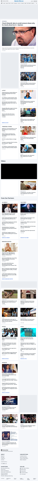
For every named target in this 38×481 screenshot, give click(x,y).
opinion (21, 424)
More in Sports (5, 358)
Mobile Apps (23, 469)
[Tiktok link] (6, 463)
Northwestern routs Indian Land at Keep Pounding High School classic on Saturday (9, 103)
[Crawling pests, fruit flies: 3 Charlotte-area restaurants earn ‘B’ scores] (28, 185)
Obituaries (29, 3)
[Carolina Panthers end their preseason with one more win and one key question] (28, 58)
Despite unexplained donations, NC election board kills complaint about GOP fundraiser (9, 443)
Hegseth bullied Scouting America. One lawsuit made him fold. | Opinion (9, 384)
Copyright (2, 478)
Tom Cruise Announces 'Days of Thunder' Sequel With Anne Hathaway (9, 426)
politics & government (6, 441)
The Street (23, 202)
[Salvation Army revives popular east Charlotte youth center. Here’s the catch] (28, 112)
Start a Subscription (23, 457)
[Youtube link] (3, 463)
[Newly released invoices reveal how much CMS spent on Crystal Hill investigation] (28, 94)
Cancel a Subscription (24, 458)
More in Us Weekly (6, 237)
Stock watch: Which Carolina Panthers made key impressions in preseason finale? (28, 84)
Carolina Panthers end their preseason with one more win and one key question (28, 66)
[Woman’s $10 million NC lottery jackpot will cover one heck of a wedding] (28, 332)
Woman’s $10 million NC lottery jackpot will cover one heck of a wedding (8, 115)
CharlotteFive (8, 3)
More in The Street (24, 237)
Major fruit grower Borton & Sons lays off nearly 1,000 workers (27, 227)
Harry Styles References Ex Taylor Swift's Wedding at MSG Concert (8, 214)
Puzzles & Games (24, 472)
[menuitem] (1, 3)
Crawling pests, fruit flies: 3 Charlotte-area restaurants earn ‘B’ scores (28, 193)
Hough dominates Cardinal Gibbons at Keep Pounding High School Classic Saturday (9, 93)
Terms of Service (34, 479)
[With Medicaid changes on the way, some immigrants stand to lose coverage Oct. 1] (10, 400)
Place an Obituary (4, 473)
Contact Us (3, 458)
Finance (32, 3)
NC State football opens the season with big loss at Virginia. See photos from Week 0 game (9, 344)
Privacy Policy (15, 479)
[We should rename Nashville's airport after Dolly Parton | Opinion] (28, 418)
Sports (12, 3)
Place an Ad (3, 469)
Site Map (2, 457)
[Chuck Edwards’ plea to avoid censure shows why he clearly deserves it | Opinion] (19, 36)
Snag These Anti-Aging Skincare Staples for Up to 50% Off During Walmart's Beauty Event (8, 253)
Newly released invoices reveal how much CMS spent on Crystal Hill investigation (27, 102)
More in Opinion (5, 392)
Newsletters (23, 471)
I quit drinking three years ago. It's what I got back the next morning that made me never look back (9, 320)
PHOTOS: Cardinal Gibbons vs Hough (9, 139)
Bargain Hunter (6, 241)
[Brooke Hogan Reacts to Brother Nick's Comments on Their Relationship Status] (28, 130)
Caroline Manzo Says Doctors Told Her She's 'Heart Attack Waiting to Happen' (9, 223)
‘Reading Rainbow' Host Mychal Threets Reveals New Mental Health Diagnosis (9, 228)
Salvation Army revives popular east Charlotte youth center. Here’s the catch (27, 120)
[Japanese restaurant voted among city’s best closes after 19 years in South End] (28, 294)
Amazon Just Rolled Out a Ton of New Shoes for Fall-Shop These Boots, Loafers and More (9, 259)
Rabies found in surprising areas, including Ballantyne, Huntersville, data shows (9, 134)
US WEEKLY (4, 202)
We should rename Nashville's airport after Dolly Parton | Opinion (27, 426)
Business (15, 3)
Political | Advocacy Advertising (7, 475)
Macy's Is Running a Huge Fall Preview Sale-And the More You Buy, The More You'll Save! (9, 269)
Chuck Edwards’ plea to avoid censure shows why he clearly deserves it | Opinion (18, 24)
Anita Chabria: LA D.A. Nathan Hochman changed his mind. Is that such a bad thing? (9, 374)
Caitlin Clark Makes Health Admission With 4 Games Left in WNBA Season (9, 353)
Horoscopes (23, 474)
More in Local (23, 358)
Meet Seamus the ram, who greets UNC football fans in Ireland (27, 156)
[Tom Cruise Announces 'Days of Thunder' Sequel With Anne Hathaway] (10, 418)
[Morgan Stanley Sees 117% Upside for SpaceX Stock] (28, 208)
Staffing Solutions (4, 474)
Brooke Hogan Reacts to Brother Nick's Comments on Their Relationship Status (28, 138)
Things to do (4, 299)
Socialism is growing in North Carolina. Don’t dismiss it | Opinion (9, 143)
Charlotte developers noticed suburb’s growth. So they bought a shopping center (28, 354)
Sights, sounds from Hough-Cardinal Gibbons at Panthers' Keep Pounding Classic (9, 338)
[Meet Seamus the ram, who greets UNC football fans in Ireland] (28, 148)
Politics (19, 3)
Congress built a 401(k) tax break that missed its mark (28, 222)
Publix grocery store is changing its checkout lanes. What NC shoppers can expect (28, 344)
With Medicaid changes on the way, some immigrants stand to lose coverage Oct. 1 (9, 408)
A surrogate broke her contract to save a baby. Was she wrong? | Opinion (9, 379)
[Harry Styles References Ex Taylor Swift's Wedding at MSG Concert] (10, 208)
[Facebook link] (1, 463)
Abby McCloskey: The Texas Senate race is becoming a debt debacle (27, 320)
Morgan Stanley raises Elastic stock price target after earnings (27, 218)
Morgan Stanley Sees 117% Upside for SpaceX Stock (27, 214)
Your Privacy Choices (28, 479)
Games (25, 3)
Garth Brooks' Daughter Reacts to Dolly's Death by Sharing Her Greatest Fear (9, 233)
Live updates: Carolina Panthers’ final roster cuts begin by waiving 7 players (9, 98)
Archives (2, 459)
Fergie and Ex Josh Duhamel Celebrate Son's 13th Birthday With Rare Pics (9, 218)
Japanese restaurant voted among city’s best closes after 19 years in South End (27, 302)
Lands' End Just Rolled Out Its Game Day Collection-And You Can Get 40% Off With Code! (9, 274)
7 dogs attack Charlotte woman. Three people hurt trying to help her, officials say (28, 349)
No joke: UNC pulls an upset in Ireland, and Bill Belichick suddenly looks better (9, 109)
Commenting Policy (8, 479)
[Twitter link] (2, 463)
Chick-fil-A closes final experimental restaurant (27, 231)
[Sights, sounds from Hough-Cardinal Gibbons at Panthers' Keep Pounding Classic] (10, 332)
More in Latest (5, 122)
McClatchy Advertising (5, 468)
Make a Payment (23, 459)
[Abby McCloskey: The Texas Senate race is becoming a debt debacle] (28, 312)
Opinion (22, 3)
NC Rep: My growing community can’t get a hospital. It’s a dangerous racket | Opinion (9, 388)
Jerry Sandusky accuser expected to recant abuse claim (9, 349)
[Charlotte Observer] (19, 1)
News (4, 3)
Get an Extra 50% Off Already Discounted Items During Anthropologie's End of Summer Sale (9, 264)
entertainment (4, 424)
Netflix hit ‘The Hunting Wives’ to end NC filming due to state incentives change (9, 129)
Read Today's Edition (25, 468)
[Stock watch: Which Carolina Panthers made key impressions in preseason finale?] (28, 76)
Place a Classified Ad (5, 470)
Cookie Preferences (22, 479)
